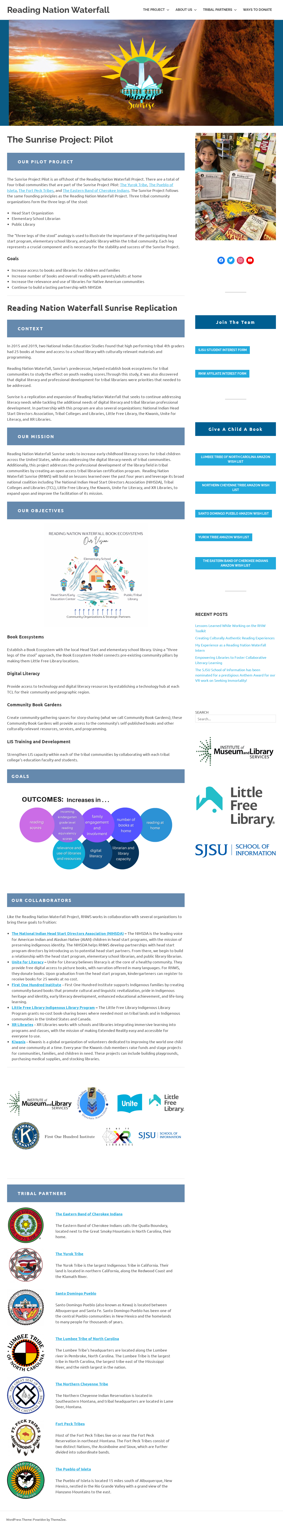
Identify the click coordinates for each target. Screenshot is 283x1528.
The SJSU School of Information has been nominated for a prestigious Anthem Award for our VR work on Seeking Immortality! (235, 674)
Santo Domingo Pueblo (75, 1293)
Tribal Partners (217, 10)
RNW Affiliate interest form (222, 373)
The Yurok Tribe (133, 184)
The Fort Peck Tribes (36, 190)
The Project (154, 10)
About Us (184, 10)
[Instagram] (240, 260)
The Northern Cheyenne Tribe (81, 1384)
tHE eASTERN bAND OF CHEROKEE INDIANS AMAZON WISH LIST (235, 563)
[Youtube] (250, 260)
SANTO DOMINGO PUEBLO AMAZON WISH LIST (233, 513)
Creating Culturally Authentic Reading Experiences (235, 638)
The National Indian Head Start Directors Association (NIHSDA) (68, 933)
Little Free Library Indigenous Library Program (53, 1007)
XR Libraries (22, 1024)
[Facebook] (221, 260)
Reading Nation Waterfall (58, 10)
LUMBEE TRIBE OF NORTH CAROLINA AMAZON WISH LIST (235, 459)
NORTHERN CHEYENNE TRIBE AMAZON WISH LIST (235, 487)
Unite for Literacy (28, 962)
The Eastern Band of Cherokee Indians (96, 190)
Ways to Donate (257, 10)
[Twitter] (231, 260)
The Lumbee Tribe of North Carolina (87, 1338)
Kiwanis (18, 1041)
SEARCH (201, 712)
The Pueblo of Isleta (73, 1469)
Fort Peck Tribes (70, 1423)
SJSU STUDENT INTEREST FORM (222, 350)
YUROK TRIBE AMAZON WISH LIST (223, 537)
